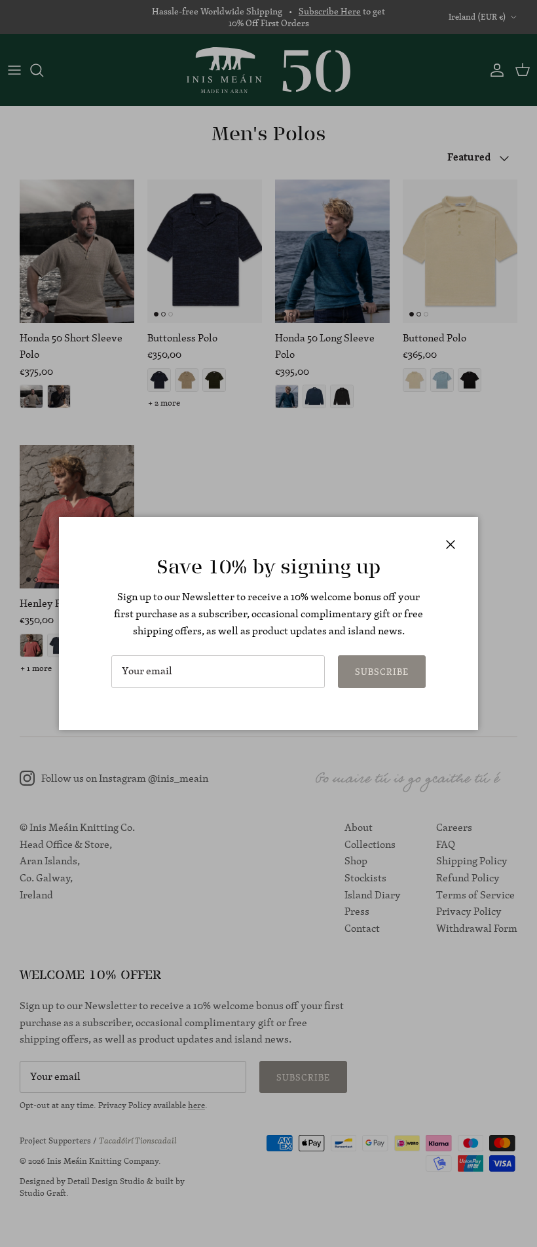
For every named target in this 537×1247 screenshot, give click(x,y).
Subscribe (382, 671)
